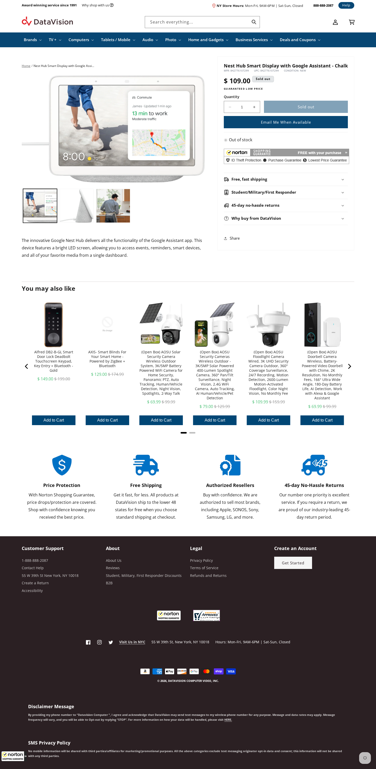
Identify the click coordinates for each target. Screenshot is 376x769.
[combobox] (202, 22)
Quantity (231, 96)
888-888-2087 (323, 5)
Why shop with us (95, 5)
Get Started (293, 562)
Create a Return (35, 582)
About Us (113, 560)
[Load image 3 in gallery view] (113, 206)
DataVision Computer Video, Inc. (193, 681)
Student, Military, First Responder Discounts (144, 575)
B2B (109, 582)
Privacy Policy (201, 560)
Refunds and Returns (208, 575)
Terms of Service (204, 567)
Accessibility (32, 590)
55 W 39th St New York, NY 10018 (50, 575)
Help (346, 5)
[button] (14, 756)
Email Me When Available (286, 122)
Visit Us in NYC (132, 641)
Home (26, 66)
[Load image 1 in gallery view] (40, 206)
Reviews (113, 567)
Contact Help (33, 567)
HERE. (228, 719)
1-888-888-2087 (35, 560)
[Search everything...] (254, 22)
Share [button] (235, 238)
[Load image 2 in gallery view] (77, 206)
